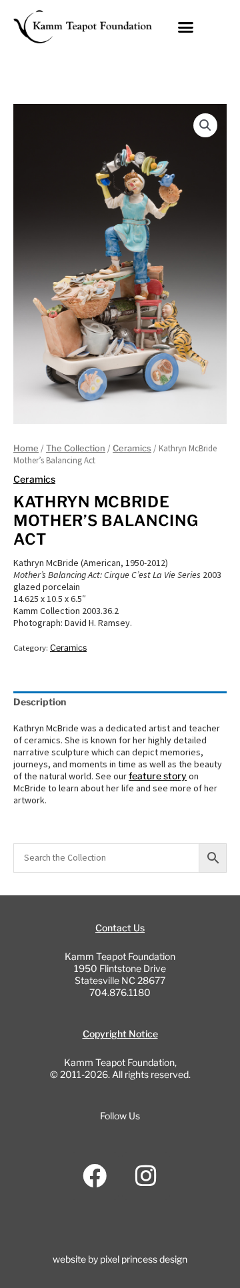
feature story (158, 775)
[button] (186, 26)
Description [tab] (39, 701)
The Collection (75, 448)
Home (26, 448)
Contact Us (120, 927)
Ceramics (132, 448)
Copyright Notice (120, 1033)
